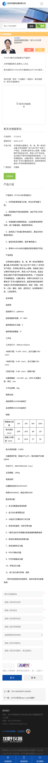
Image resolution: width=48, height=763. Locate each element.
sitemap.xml (39, 754)
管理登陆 (32, 754)
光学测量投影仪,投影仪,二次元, (16, 64)
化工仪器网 (25, 754)
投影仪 (30, 79)
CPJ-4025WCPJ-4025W (21, 691)
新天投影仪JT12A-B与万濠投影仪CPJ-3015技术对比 (25, 70)
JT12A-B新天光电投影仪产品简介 (17, 58)
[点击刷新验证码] (23, 665)
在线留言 (9, 176)
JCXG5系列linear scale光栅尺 (23, 698)
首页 (14, 79)
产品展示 (21, 79)
